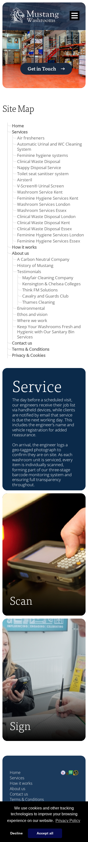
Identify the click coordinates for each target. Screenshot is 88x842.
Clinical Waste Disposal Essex (44, 228)
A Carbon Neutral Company (43, 259)
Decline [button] (16, 833)
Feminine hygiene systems (42, 155)
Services (20, 132)
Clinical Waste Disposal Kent (43, 222)
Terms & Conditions (30, 349)
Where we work (32, 320)
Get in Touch (42, 68)
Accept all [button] (45, 833)
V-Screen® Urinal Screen (40, 186)
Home (18, 125)
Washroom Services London (43, 204)
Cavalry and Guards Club (45, 296)
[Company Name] (34, 18)
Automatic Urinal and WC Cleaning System (49, 146)
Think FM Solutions (40, 290)
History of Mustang (35, 265)
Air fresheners (30, 138)
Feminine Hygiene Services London (50, 235)
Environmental (31, 308)
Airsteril (24, 180)
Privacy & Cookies (28, 355)
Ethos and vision (32, 314)
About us (20, 253)
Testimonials (29, 271)
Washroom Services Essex (41, 210)
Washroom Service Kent (40, 192)
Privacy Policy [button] (67, 821)
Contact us (22, 343)
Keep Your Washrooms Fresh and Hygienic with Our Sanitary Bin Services (49, 331)
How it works (24, 247)
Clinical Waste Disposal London (46, 216)
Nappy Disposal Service (39, 167)
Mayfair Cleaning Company (47, 277)
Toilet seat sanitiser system (43, 173)
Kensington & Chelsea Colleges (51, 284)
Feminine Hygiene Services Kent (47, 198)
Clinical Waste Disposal (38, 161)
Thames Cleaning (38, 302)
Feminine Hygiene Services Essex (48, 241)
